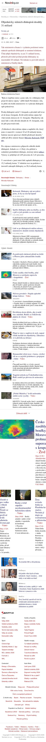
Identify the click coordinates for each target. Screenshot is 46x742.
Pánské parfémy (22, 719)
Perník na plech (29, 658)
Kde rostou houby (17, 690)
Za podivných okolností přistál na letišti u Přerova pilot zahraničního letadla (28, 255)
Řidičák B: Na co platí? (32, 675)
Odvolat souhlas (13, 731)
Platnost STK (28, 681)
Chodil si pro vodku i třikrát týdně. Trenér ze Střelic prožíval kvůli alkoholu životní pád (5, 511)
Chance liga (6, 643)
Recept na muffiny (30, 646)
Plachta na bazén (26, 697)
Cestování (16, 398)
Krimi (14, 259)
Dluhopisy (19, 177)
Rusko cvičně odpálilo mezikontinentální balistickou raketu (23, 506)
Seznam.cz (33, 3)
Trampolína (37, 697)
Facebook (9, 727)
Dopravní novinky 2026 (32, 672)
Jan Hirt (27, 627)
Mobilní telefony (30, 708)
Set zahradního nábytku (31, 701)
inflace (41, 152)
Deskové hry (12, 715)
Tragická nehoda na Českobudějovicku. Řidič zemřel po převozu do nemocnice (28, 376)
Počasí (15, 280)
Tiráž (36, 727)
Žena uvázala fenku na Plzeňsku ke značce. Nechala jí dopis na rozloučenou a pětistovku (40, 510)
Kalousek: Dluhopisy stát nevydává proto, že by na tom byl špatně (26, 192)
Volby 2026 (5, 621)
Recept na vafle (29, 655)
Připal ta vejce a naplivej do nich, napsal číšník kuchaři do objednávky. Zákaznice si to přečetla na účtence (29, 335)
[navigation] (2, 3)
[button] (23, 79)
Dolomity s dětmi (7, 681)
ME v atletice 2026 (8, 652)
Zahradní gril (19, 705)
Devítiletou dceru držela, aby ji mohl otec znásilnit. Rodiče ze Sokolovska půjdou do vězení (27, 314)
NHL (3, 658)
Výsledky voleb (7, 627)
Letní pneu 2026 (29, 666)
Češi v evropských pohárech (22, 694)
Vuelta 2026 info (29, 621)
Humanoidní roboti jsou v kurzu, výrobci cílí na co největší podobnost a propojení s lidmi (29, 356)
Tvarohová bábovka (31, 652)
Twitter (16, 727)
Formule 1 (5, 655)
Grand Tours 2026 (30, 636)
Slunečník (9, 701)
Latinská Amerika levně (9, 678)
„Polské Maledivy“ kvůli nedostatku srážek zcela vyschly (27, 394)
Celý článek (40, 484)
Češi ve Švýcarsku (8, 675)
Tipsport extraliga (7, 649)
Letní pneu (35, 712)
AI (13, 361)
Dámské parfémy (24, 712)
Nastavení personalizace (29, 731)
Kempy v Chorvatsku (9, 666)
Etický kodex (23, 729)
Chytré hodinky (31, 715)
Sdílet (14, 38)
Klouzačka (17, 701)
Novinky (3, 31)
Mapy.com (21, 687)
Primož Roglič (29, 633)
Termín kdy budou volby (10, 630)
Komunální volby (7, 636)
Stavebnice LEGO (11, 712)
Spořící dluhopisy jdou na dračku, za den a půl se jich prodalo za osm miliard (29, 210)
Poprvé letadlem (7, 669)
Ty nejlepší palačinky (31, 643)
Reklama (24, 727)
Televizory (21, 715)
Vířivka (27, 705)
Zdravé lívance (29, 649)
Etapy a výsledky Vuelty (32, 624)
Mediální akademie (11, 729)
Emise (27, 177)
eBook (6, 38)
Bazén (16, 697)
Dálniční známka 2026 (31, 669)
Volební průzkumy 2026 (10, 624)
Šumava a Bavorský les (10, 672)
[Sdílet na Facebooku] (40, 171)
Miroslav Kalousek (7, 180)
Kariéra (30, 727)
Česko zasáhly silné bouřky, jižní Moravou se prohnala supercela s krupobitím (25, 275)
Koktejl (15, 340)
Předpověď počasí (33, 687)
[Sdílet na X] (44, 171)
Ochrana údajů (35, 729)
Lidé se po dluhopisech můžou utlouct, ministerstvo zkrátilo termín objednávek (28, 229)
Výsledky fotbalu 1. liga (9, 646)
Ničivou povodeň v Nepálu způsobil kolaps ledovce (27, 294)
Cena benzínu (29, 690)
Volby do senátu (7, 633)
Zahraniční (16, 298)
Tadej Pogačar (29, 630)
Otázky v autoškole (30, 678)
